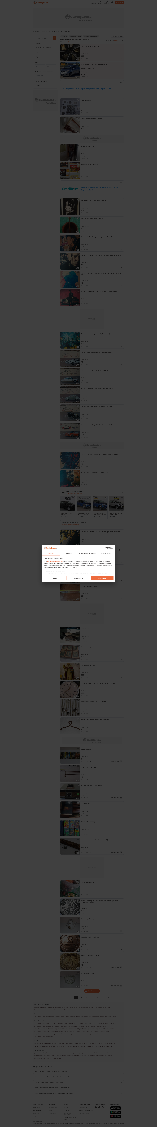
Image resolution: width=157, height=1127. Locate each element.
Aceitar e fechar (102, 578)
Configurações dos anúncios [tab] (87, 553)
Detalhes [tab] (68, 553)
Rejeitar (55, 578)
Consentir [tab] (51, 553)
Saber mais (77, 578)
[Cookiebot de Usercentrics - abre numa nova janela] (106, 548)
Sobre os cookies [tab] (106, 553)
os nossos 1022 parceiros (55, 561)
